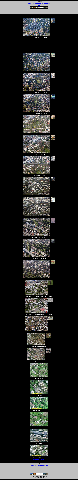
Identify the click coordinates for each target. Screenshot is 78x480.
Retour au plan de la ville (39, 15)
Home (39, 5)
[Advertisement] (39, 11)
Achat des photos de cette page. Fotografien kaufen (39, 3)
